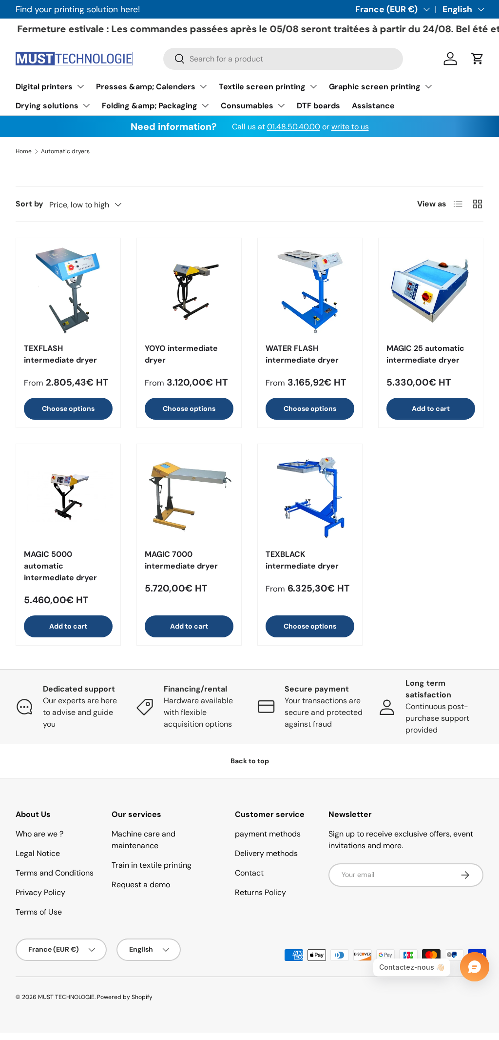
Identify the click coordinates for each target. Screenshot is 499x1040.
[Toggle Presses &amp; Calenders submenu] (203, 86)
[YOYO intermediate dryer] (189, 290)
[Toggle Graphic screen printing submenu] (428, 86)
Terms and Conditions (55, 873)
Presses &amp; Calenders (145, 87)
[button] (477, 58)
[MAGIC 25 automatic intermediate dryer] (430, 290)
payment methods (268, 834)
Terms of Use (39, 912)
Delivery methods (266, 853)
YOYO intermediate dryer (181, 354)
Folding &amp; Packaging (149, 106)
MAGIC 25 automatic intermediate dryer (425, 354)
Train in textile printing (152, 865)
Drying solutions (47, 106)
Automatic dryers (65, 151)
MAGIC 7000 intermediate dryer (181, 560)
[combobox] (283, 59)
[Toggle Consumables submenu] (281, 105)
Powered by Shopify (125, 997)
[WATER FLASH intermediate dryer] (310, 290)
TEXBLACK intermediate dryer (302, 560)
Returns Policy (260, 892)
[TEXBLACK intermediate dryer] (310, 496)
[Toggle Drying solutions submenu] (86, 105)
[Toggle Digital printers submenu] (80, 86)
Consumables (247, 106)
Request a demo (141, 884)
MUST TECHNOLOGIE (66, 997)
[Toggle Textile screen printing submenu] (313, 86)
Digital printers (44, 87)
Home (24, 151)
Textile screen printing (262, 87)
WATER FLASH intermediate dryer (302, 354)
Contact (249, 873)
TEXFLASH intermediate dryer (60, 354)
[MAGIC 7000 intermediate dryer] (189, 496)
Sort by (29, 204)
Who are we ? (39, 834)
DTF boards (318, 106)
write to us (350, 127)
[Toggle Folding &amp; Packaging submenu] (205, 105)
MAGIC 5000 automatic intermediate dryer (60, 566)
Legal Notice (38, 853)
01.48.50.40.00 (293, 127)
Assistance (373, 106)
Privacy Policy (40, 892)
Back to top (249, 760)
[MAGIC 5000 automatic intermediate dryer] (68, 496)
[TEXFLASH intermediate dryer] (68, 290)
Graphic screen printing (375, 87)
